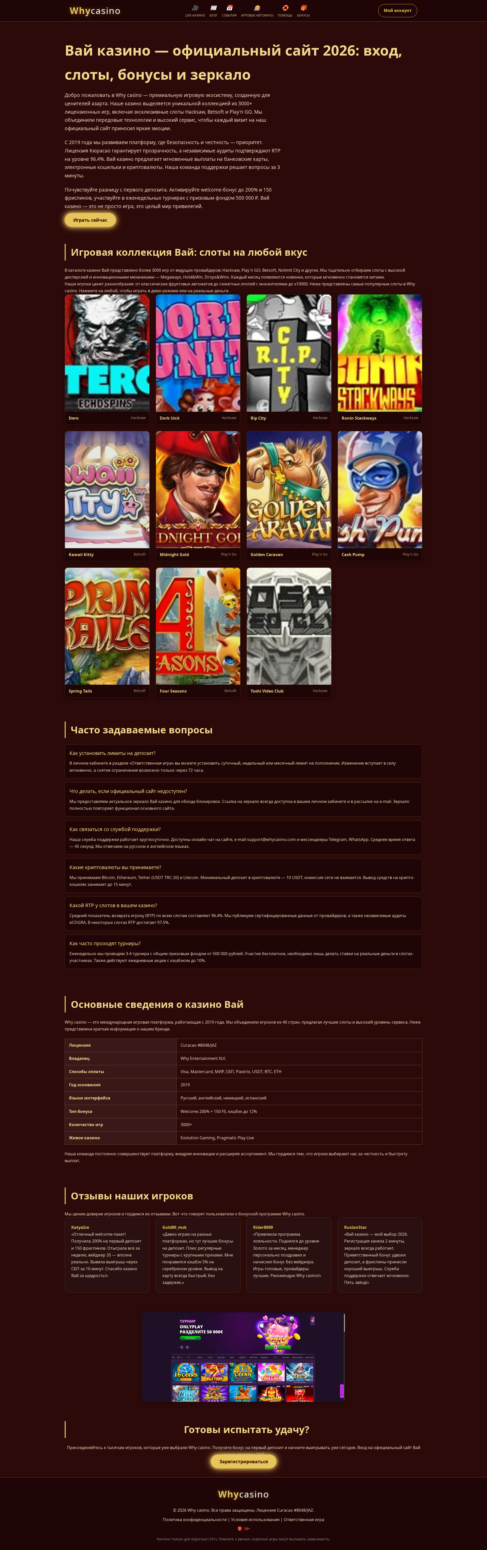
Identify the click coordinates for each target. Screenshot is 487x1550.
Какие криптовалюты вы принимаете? (115, 867)
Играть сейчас (90, 220)
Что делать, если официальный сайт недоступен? (128, 791)
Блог (213, 11)
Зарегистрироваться (243, 1461)
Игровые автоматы (257, 11)
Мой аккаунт (398, 10)
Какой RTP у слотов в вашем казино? (113, 905)
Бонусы (303, 11)
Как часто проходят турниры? (105, 943)
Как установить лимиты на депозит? (112, 753)
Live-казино (195, 11)
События (229, 11)
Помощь (285, 11)
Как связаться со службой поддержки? (115, 829)
